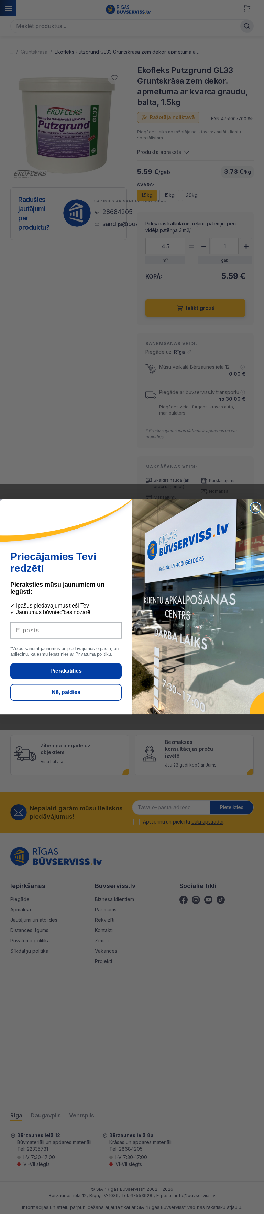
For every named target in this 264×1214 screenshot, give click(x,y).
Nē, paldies (66, 692)
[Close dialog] (255, 508)
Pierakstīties (66, 671)
